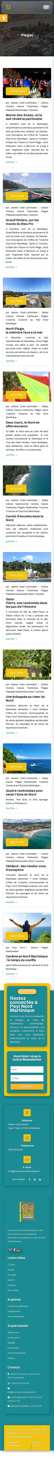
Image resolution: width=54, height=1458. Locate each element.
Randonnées (21, 110)
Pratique (11, 1358)
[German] (18, 1249)
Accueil (11, 1270)
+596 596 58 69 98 (20, 1383)
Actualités (12, 1275)
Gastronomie (22, 504)
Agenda (11, 1280)
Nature (20, 106)
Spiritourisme (13, 1332)
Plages (44, 106)
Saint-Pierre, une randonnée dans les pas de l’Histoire (26, 603)
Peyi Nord (18, 947)
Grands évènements (16, 1353)
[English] (11, 1249)
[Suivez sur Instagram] (35, 1180)
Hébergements (14, 1311)
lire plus (10, 162)
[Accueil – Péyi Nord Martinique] (8, 7)
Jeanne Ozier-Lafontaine (24, 103)
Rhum (31, 594)
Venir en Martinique (16, 1317)
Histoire (10, 106)
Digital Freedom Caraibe (19, 1437)
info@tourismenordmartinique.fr (24, 1171)
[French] (14, 1249)
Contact (11, 1265)
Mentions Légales (36, 1444)
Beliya (45, 312)
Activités (11, 1343)
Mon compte (13, 1290)
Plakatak (10, 110)
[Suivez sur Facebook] (30, 1180)
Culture (44, 103)
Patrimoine (32, 106)
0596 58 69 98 (15, 1149)
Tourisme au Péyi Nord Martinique (23, 511)
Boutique (12, 1285)
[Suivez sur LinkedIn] (40, 1180)
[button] (3, 18)
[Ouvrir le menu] (46, 7)
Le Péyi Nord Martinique (18, 1306)
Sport (45, 410)
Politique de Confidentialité (14, 1444)
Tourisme (33, 110)
